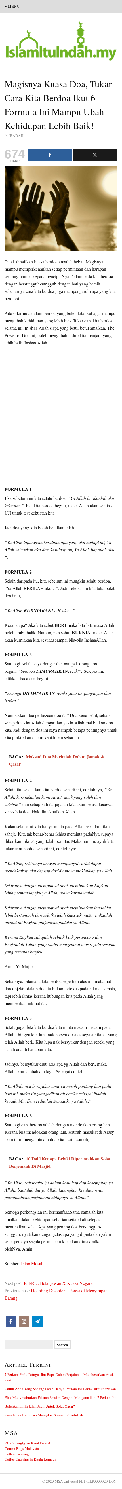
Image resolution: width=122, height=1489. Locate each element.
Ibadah (16, 135)
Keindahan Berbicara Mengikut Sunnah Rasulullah (44, 1415)
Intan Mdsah (32, 1263)
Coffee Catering (17, 1453)
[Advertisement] (61, 417)
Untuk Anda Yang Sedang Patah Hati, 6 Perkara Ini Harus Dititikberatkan (60, 1388)
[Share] (50, 155)
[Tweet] (95, 155)
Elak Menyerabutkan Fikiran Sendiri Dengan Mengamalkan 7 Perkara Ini (61, 1397)
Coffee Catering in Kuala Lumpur (30, 1459)
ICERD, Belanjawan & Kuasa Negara (58, 1283)
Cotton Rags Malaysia (22, 1448)
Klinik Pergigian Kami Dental (27, 1443)
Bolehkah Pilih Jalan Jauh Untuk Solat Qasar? (40, 1406)
